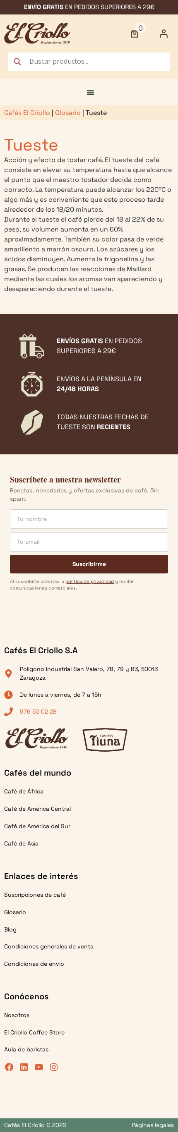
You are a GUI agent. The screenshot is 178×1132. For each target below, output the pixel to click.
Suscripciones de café (35, 894)
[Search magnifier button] (17, 61)
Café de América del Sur (37, 826)
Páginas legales (153, 1125)
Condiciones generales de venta (49, 946)
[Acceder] (163, 33)
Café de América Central (37, 808)
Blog (10, 929)
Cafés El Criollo (27, 112)
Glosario (68, 112)
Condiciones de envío (34, 963)
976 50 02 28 (38, 711)
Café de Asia (21, 843)
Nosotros (16, 1015)
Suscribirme (89, 564)
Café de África (23, 791)
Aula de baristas (26, 1049)
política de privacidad (89, 581)
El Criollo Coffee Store (34, 1032)
